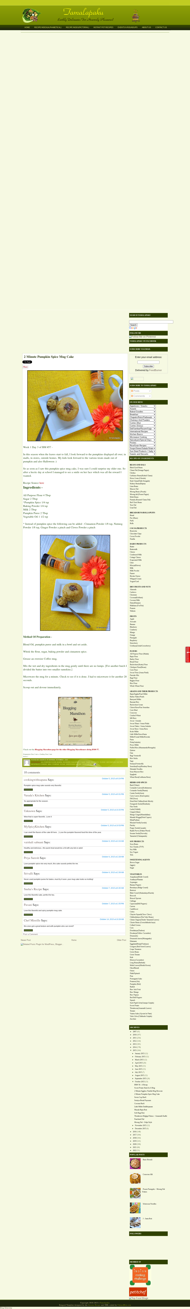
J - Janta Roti (147, 1219)
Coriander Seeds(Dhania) (139, 790)
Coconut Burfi (139, 1103)
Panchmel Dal (139, 1119)
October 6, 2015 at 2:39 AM (113, 872)
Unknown (29, 811)
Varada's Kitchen (34, 795)
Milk (50, 764)
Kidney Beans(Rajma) (137, 484)
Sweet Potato (134, 1005)
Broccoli (133, 896)
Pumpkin (55, 764)
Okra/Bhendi (134, 968)
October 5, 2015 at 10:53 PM (112, 825)
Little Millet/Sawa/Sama (138, 734)
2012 (134, 1041)
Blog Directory (6, 1308)
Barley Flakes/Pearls (137, 697)
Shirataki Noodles (136, 769)
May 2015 (138, 1066)
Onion (132, 971)
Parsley (132, 825)
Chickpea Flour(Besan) (138, 667)
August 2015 (139, 1075)
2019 (134, 1141)
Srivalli (28, 873)
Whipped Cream (135, 579)
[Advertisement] (73, 332)
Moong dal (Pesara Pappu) (139, 494)
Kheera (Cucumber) (137, 960)
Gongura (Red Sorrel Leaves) (140, 947)
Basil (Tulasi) (134, 785)
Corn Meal (133, 710)
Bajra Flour (134, 656)
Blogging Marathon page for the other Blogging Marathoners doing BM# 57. (67, 749)
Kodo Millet (134, 732)
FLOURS (133, 651)
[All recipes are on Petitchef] (138, 1295)
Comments (139, 396)
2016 (134, 1132)
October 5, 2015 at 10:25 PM (112, 810)
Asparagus (133, 882)
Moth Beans (134, 497)
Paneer (132, 573)
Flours (103, 762)
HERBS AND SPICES (138, 782)
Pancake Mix (134, 675)
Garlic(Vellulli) (135, 809)
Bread (132, 515)
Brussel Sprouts (135, 898)
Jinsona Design (94, 1305)
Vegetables (87, 764)
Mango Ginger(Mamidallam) (140, 815)
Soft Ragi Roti (139, 1113)
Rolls (132, 523)
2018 (134, 1138)
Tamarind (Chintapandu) (138, 836)
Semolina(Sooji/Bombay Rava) (141, 766)
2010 (134, 1035)
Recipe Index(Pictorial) (77, 27)
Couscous (133, 713)
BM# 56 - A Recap (141, 1085)
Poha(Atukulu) (135, 742)
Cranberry (133, 630)
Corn (131, 928)
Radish (132, 987)
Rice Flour (133, 683)
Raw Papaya (134, 995)
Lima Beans (134, 486)
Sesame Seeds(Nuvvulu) (138, 833)
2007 (134, 1032)
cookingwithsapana (35, 780)
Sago (131, 761)
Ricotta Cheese (135, 576)
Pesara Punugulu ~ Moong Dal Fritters (153, 1190)
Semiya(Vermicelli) (136, 764)
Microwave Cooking (39, 764)
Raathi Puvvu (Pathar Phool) (140, 831)
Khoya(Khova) (135, 565)
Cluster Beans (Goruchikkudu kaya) (142, 922)
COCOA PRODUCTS (138, 528)
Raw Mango (134, 992)
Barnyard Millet (135, 699)
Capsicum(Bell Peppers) (138, 904)
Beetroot (133, 890)
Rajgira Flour (134, 681)
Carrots (132, 906)
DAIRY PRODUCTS (138, 544)
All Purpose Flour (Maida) (51, 762)
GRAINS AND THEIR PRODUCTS (144, 691)
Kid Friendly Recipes (114, 762)
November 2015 (140, 1125)
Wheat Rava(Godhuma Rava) (140, 777)
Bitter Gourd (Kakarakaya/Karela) (142, 893)
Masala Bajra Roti (140, 1110)
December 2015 (140, 1128)
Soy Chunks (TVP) (137, 847)
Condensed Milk (136, 555)
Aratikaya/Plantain (136, 880)
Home (27, 27)
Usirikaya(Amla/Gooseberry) (140, 646)
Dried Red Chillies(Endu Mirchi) (141, 801)
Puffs (132, 521)
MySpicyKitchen (34, 826)
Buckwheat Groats (136, 705)
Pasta (132, 740)
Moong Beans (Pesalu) (138, 492)
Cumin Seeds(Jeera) (137, 793)
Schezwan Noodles (149, 1204)
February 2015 (140, 1057)
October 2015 (140, 1082)
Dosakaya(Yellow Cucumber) (140, 933)
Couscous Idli (148, 1174)
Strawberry (134, 643)
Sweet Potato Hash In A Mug (144, 1088)
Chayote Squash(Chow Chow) (141, 914)
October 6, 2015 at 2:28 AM (113, 857)
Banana (132, 624)
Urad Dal (133, 508)
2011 (134, 1038)
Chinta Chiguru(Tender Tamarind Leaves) (144, 920)
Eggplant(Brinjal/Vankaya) (139, 944)
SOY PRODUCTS (137, 841)
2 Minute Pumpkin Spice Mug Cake (49, 356)
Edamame (133, 941)
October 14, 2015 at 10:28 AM (112, 919)
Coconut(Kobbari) (136, 598)
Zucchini (133, 1019)
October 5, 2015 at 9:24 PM (113, 779)
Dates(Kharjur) (135, 603)
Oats (131, 753)
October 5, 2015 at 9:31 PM (113, 794)
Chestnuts (133, 595)
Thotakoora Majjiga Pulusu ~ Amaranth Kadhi (150, 1116)
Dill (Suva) (134, 799)
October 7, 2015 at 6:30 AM (113, 888)
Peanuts (132, 608)
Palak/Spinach (135, 973)
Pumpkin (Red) (135, 984)
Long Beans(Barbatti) (137, 963)
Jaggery (132, 865)
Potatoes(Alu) (135, 981)
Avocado (133, 622)
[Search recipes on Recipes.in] (138, 1298)
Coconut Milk (135, 600)
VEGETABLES (136, 874)
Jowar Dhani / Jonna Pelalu (139, 723)
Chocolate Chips (135, 534)
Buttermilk (133, 549)
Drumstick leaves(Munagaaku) (141, 938)
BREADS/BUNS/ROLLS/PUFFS (142, 513)
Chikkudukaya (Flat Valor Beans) (141, 917)
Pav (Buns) (134, 518)
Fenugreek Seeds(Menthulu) (140, 804)
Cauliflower (134, 909)
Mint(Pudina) (134, 820)
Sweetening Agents (73, 764)
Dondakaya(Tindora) (137, 930)
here (41, 483)
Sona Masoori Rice (136, 772)
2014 (134, 1047)
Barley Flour (134, 659)
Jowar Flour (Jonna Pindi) (139, 673)
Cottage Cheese (135, 557)
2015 (134, 1050)
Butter (132, 547)
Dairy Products (92, 762)
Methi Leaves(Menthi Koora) (140, 965)
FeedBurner (155, 370)
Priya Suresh (31, 858)
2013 (134, 1044)
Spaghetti (133, 774)
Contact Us (161, 27)
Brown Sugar (134, 862)
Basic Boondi (147, 1160)
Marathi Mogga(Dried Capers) (140, 817)
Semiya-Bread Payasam (142, 1100)
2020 (134, 1144)
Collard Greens (135, 925)
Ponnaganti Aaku (136, 979)
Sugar (62, 764)
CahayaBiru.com (124, 1305)
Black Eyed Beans (136, 468)
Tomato (132, 1011)
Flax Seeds (134, 807)
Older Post (121, 940)
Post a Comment (30, 934)
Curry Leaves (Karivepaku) (139, 796)
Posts (136, 391)
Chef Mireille (32, 920)
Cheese (132, 552)
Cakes (82, 762)
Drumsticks (134, 936)
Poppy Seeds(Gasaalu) (138, 828)
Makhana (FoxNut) (137, 606)
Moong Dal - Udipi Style (143, 1122)
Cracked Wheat (135, 715)
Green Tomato (135, 955)
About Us (146, 27)
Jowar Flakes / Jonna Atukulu (140, 726)
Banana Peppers (135, 885)
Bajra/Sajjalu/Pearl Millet (138, 694)
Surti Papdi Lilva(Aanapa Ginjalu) (142, 1003)
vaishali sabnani (33, 842)
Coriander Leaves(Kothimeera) (141, 788)
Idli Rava (133, 718)
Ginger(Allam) (135, 812)
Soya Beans (134, 844)
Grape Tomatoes (135, 949)
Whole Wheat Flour (137, 686)
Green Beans (134, 952)
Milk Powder (134, 571)
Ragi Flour (133, 678)
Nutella (132, 539)
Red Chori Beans (136, 502)
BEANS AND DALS (138, 465)
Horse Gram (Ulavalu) (138, 478)
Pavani (28, 905)
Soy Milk (133, 849)
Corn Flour (134, 670)
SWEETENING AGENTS (140, 860)
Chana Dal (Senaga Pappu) (139, 470)
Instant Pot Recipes (103, 27)
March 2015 (139, 1060)
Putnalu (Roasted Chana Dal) (140, 500)
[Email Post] (94, 764)
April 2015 (139, 1063)
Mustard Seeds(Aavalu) (138, 823)
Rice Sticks (134, 758)
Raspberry (133, 640)
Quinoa (132, 750)
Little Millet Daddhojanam (143, 1107)
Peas (131, 976)
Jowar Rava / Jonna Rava (139, 729)
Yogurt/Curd (134, 581)
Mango (132, 632)
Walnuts (133, 611)
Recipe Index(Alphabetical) (47, 27)
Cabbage (133, 901)
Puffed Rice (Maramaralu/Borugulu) (142, 748)
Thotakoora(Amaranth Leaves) (140, 1008)
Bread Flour (134, 662)
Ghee (132, 563)
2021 (134, 1147)
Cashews (133, 592)
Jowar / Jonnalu (135, 721)
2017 (134, 1135)
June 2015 (138, 1069)
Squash (132, 1000)
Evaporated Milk (136, 560)
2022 (134, 1150)
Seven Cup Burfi (140, 1097)
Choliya (132, 473)
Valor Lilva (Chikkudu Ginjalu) (141, 1016)
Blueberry (133, 627)
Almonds (133, 589)
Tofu (131, 855)
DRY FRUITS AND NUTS (140, 587)
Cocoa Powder (135, 536)
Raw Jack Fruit (135, 989)
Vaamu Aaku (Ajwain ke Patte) (141, 1014)
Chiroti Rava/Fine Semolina (139, 707)
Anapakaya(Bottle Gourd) (139, 877)
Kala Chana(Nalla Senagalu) (140, 481)
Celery (132, 912)
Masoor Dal (134, 489)
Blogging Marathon (71, 762)
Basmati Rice (134, 702)
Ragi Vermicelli (135, 756)
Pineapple (133, 638)
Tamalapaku (96, 10)
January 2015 (139, 1053)
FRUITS (133, 616)
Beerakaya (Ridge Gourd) (139, 888)
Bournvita (133, 531)
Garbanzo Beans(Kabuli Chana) (141, 476)
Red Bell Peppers (136, 997)
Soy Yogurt (134, 852)
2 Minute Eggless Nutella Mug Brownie (148, 1091)
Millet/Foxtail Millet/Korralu (140, 737)
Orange (132, 635)
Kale (131, 957)
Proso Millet (134, 745)
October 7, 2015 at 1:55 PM (113, 904)
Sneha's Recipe (33, 889)
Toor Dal (133, 505)
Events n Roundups (127, 27)
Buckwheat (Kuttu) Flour (139, 665)
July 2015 (138, 1072)
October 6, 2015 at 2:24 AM (113, 841)
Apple (132, 619)
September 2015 (140, 1078)
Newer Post (26, 940)
